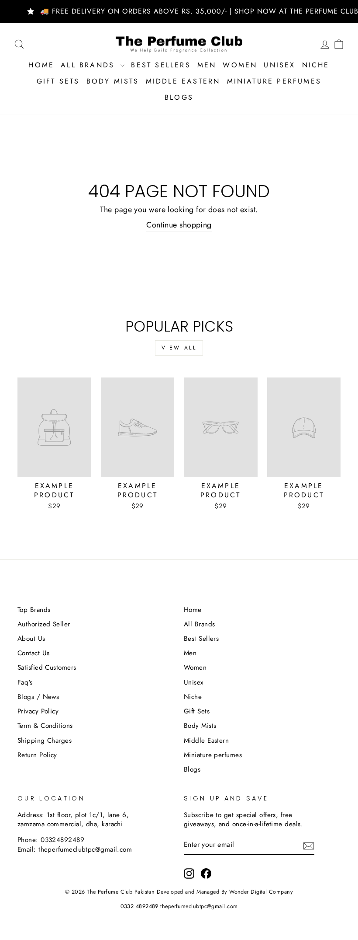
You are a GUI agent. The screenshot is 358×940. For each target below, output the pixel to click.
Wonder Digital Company (261, 892)
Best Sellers (160, 65)
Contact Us (33, 653)
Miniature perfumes (274, 81)
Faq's (24, 682)
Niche (316, 65)
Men (207, 65)
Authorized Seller (43, 624)
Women (240, 65)
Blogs (179, 97)
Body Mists (112, 81)
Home (41, 65)
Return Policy (37, 755)
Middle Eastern (183, 81)
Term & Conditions (45, 725)
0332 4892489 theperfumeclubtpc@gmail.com (179, 906)
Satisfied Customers (46, 667)
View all (179, 348)
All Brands (89, 65)
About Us (31, 638)
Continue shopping (179, 225)
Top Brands (34, 610)
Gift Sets (58, 81)
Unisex (279, 65)
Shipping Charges (44, 740)
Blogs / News (38, 697)
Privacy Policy (38, 711)
